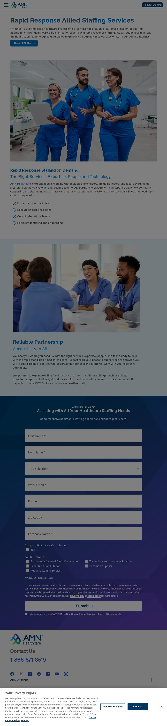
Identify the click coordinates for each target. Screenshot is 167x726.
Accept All (137, 706)
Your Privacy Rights (112, 706)
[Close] (161, 706)
